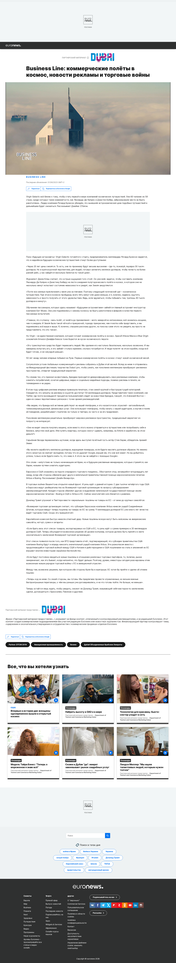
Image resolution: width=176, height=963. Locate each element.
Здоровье (28, 918)
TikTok (107, 864)
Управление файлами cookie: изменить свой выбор (77, 945)
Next (26, 914)
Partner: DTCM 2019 (18, 644)
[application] (88, 128)
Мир (25, 904)
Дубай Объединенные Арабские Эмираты (103, 644)
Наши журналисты (32, 936)
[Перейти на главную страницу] (13, 45)
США (13, 707)
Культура (28, 925)
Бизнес (73, 644)
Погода (49, 907)
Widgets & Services (54, 924)
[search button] (107, 835)
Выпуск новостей (53, 904)
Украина (109, 851)
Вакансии (72, 930)
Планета (27, 911)
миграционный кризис (98, 870)
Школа (94, 864)
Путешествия (29, 921)
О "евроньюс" (74, 900)
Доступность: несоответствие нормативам (74, 936)
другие (71, 896)
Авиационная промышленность (48, 644)
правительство (74, 870)
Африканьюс (51, 928)
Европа (27, 900)
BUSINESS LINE (36, 177)
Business (27, 907)
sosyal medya (62, 857)
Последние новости (54, 911)
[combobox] (88, 835)
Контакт (71, 926)
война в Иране (69, 851)
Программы (29, 932)
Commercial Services (76, 904)
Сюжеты (27, 896)
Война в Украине (90, 851)
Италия (95, 857)
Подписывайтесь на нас (103, 897)
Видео (26, 929)
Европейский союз (74, 864)
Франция (80, 857)
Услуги (48, 896)
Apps (48, 921)
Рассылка (97, 913)
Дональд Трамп (113, 857)
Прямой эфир (52, 900)
